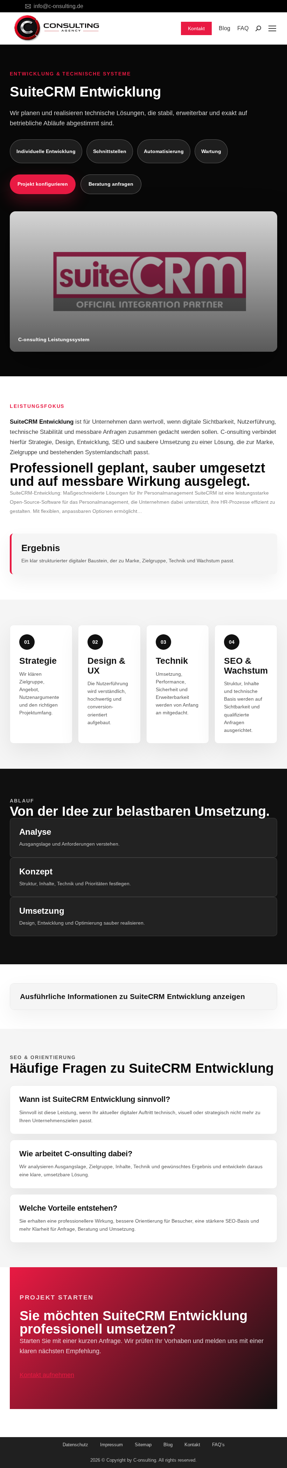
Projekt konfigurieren (43, 184)
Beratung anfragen (111, 184)
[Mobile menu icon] (272, 28)
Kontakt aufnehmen (47, 1374)
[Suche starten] (258, 28)
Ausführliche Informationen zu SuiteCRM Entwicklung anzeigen (132, 996)
